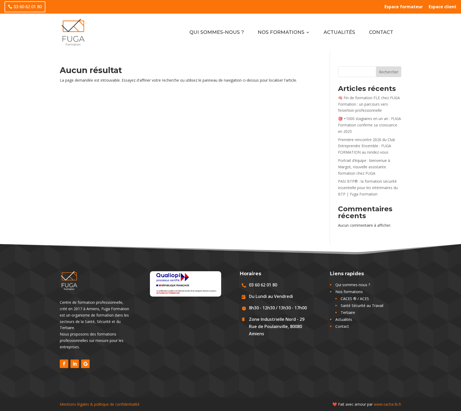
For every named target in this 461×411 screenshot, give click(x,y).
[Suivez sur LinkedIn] (74, 364)
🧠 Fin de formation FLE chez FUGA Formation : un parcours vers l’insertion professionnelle (369, 104)
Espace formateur (403, 7)
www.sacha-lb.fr (387, 404)
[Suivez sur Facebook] (64, 364)
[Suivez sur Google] (85, 364)
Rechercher (388, 71)
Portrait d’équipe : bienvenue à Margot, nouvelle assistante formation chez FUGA (364, 167)
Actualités (339, 32)
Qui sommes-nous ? (216, 32)
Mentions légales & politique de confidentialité (100, 404)
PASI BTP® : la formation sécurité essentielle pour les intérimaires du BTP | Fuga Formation (368, 188)
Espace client (442, 7)
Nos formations (281, 32)
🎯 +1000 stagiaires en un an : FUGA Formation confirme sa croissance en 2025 (369, 125)
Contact (381, 32)
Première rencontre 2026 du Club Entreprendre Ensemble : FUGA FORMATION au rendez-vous (366, 146)
